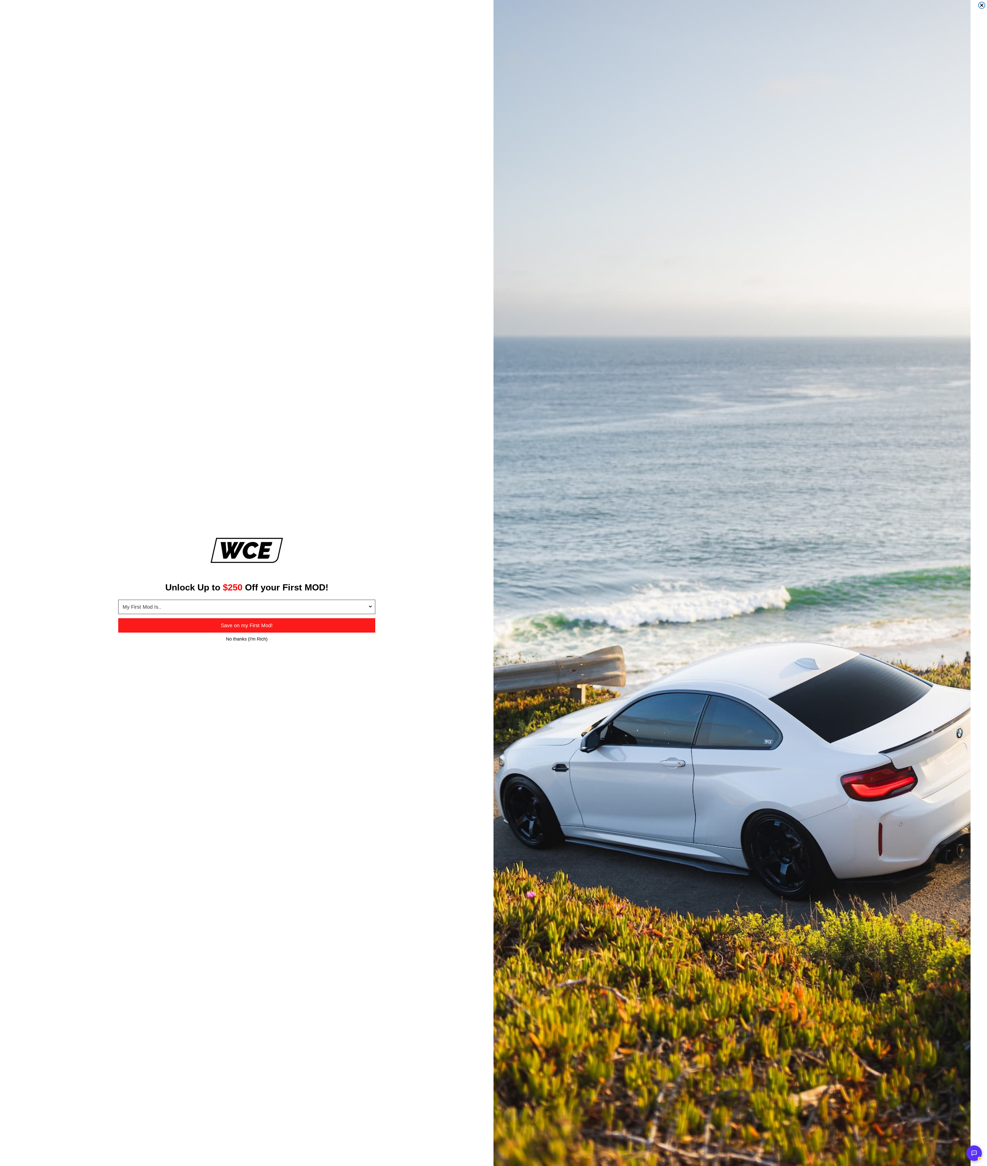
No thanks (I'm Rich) (247, 639)
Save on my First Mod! (247, 625)
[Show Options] (370, 607)
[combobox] (245, 607)
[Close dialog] (982, 5)
